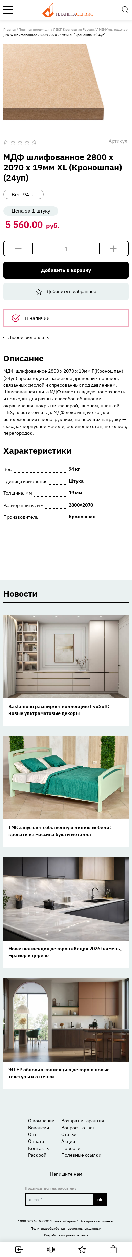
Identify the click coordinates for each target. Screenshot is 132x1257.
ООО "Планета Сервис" (60, 1221)
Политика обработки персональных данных (66, 1228)
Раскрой (37, 1155)
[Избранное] (82, 1249)
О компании (41, 1120)
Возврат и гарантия (82, 1120)
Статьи (68, 1134)
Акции (68, 1141)
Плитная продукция (34, 29)
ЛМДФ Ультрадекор (112, 29)
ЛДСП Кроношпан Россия (73, 29)
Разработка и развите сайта (66, 1235)
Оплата (36, 1141)
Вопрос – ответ (78, 1128)
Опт (32, 1134)
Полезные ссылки (81, 1155)
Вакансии (38, 1128)
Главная (9, 29)
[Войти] (19, 1249)
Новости (70, 1148)
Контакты (39, 1148)
